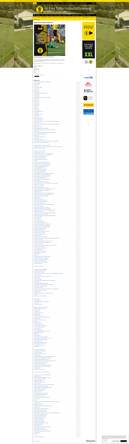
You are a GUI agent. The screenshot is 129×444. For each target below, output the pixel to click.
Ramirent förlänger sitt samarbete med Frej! (40, 336)
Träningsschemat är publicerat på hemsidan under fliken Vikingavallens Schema (46, 124)
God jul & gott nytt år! (37, 218)
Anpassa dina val (104, 440)
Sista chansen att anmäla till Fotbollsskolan (40, 269)
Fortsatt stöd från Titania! (38, 425)
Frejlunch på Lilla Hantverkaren (38, 211)
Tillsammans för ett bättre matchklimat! (40, 177)
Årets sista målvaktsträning (38, 249)
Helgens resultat (36, 91)
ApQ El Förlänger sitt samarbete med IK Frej (40, 342)
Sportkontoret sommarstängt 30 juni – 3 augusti (41, 187)
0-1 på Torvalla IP (36, 311)
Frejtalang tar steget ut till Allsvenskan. (40, 308)
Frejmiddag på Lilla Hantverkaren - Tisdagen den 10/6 (42, 190)
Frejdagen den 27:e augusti (38, 380)
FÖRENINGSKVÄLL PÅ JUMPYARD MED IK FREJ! (40, 166)
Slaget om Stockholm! (37, 180)
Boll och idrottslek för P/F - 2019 (38, 324)
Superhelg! (35, 107)
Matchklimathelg (36, 105)
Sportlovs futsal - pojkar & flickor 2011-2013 (40, 414)
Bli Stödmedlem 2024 (37, 335)
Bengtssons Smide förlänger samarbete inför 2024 (41, 331)
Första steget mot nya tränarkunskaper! (40, 260)
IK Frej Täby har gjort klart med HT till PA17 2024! (41, 362)
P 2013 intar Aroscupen (37, 274)
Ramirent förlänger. (37, 432)
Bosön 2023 (36, 400)
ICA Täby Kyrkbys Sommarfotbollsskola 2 (40, 270)
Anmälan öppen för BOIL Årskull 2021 (39, 148)
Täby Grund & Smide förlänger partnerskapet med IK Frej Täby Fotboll (44, 132)
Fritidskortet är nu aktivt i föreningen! (39, 150)
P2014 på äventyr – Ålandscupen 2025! (40, 170)
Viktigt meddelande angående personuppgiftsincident (42, 208)
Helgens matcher (36, 84)
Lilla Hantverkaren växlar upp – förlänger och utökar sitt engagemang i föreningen (46, 121)
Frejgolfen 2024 (36, 255)
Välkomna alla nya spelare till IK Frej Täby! (40, 228)
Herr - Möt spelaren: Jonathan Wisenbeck (40, 394)
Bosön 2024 (36, 294)
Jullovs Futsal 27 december (38, 352)
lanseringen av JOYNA (37, 328)
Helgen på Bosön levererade (38, 119)
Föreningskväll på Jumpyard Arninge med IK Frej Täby (42, 97)
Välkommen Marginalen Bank (38, 329)
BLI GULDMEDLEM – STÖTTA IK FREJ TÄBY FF (40, 200)
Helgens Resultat (36, 88)
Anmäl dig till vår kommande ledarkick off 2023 (41, 429)
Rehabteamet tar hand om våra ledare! (40, 250)
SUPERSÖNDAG (36, 112)
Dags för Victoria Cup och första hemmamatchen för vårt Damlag (44, 204)
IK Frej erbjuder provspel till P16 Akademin (40, 286)
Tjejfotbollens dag (37, 367)
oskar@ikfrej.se (40, 65)
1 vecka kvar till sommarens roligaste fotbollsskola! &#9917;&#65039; (44, 280)
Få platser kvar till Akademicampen (39, 246)
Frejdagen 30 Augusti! (37, 83)
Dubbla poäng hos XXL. (37, 291)
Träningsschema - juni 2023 (38, 404)
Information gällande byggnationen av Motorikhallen (42, 224)
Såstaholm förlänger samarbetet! (39, 152)
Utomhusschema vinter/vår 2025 (39, 221)
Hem (35, 3)
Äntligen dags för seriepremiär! (38, 118)
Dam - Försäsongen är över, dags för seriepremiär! (41, 397)
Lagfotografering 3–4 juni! (38, 191)
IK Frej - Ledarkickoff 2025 (38, 217)
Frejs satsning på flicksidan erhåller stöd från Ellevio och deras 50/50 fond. (45, 245)
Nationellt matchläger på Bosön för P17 (40, 388)
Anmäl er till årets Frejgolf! (38, 87)
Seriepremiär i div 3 (37, 398)
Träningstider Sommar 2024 (38, 315)
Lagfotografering (36, 281)
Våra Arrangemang (69, 3)
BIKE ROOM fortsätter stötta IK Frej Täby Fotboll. (41, 128)
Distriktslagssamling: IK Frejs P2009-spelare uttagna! (42, 256)
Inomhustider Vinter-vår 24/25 (38, 243)
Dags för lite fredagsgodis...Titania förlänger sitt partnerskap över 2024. (45, 356)
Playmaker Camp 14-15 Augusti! (39, 186)
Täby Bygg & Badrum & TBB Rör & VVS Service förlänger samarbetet (44, 129)
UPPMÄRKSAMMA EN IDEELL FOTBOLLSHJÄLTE (41, 159)
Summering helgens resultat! (38, 111)
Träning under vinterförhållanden (39, 229)
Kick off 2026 (36, 160)
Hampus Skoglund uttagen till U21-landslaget (41, 283)
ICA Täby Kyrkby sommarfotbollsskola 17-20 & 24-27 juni (42, 276)
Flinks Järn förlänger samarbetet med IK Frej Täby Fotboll (42, 155)
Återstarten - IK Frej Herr (37, 383)
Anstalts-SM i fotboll (37, 253)
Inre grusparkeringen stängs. (38, 239)
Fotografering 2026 (37, 95)
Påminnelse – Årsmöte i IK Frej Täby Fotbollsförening (42, 225)
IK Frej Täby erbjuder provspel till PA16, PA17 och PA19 (42, 366)
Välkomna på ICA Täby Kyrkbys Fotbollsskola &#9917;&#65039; (43, 284)
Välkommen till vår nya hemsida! (39, 436)
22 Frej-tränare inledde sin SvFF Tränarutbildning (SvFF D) (42, 374)
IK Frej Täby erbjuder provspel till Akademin (40, 169)
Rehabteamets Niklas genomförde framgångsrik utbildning (43, 387)
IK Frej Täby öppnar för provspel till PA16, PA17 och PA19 (42, 338)
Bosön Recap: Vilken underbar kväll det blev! (41, 262)
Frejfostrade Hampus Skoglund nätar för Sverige (41, 231)
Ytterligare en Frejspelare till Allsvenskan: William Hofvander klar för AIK (45, 215)
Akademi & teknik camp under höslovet (40, 252)
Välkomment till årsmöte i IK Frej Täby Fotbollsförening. (42, 163)
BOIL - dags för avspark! (37, 304)
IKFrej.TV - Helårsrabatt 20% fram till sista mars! (41, 201)
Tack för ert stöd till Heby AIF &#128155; (40, 379)
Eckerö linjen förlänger (37, 322)
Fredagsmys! (36, 321)
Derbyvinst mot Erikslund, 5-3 (38, 198)
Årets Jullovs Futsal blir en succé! (39, 345)
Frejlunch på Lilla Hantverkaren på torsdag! (40, 222)
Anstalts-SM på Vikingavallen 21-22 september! (41, 257)
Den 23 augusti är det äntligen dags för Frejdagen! (41, 181)
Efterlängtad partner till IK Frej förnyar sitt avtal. (41, 422)
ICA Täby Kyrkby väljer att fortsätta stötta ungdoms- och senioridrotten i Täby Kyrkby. (47, 401)
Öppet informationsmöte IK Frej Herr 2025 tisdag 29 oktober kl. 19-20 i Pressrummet (46, 238)
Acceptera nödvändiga (115, 441)
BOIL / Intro (62, 3)
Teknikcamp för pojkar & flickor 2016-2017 (40, 248)
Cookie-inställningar (37, 441)
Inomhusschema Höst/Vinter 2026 (39, 167)
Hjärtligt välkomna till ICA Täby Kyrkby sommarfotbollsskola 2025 (44, 193)
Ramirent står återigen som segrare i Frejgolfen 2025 (42, 176)
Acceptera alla (123, 441)
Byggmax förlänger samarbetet (39, 332)
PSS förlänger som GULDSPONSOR (39, 136)
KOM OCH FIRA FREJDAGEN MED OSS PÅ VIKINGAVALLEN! (42, 81)
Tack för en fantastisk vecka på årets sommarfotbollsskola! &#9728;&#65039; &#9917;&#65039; (48, 273)
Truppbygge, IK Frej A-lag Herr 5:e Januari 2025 (41, 214)
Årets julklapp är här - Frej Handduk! (39, 350)
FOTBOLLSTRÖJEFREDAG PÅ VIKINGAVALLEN (40, 93)
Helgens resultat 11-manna (38, 126)
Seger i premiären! (37, 298)
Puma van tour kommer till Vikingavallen (40, 415)
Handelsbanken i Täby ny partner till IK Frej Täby (41, 142)
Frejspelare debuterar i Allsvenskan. (39, 390)
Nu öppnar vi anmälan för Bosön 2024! (40, 319)
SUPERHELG (36, 86)
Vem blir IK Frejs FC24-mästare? (38, 266)
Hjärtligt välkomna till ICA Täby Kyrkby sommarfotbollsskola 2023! (44, 384)
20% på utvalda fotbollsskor (38, 114)
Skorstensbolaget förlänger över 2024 (40, 349)
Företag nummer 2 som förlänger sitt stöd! (40, 411)
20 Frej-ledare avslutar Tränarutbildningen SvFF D (41, 359)
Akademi (43, 3)
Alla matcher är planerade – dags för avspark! (41, 307)
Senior (38, 3)
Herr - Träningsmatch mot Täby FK (39, 326)
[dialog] (114, 438)
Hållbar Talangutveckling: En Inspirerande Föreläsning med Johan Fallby (45, 360)
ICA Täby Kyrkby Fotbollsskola (38, 287)
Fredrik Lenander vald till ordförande (39, 157)
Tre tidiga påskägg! (37, 314)
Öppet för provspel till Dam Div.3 (43, 22)
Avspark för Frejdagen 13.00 (38, 263)
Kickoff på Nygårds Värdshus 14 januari (40, 343)
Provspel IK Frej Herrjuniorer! (38, 139)
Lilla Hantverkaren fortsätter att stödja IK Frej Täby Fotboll (42, 405)
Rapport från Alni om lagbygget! (39, 418)
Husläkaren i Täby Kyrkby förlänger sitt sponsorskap (42, 145)
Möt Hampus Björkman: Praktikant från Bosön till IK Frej (42, 377)
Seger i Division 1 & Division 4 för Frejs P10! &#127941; (42, 242)
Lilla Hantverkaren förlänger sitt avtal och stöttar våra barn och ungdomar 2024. (46, 288)
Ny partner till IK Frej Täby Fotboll (39, 419)
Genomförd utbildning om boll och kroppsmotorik (41, 301)
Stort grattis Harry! (37, 104)
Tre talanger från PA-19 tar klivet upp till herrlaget (41, 317)
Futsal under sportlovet (37, 318)
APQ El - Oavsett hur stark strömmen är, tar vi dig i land (42, 431)
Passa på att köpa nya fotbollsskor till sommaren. (41, 207)
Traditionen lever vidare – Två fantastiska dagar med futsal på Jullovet (44, 212)
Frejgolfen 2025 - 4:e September (39, 184)
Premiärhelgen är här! (37, 300)
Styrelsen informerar (37, 277)
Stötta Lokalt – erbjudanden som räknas (40, 156)
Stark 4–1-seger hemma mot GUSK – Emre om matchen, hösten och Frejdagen (46, 183)
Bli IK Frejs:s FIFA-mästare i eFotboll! (39, 381)
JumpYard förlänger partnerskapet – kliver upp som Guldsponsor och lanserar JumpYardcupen (48, 146)
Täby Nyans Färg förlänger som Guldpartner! (41, 386)
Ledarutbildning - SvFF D (37, 235)
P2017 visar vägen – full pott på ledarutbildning (41, 195)
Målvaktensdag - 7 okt (37, 376)
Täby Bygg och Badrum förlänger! (39, 421)
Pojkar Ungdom (48, 3)
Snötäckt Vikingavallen (37, 355)
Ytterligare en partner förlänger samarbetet (40, 339)
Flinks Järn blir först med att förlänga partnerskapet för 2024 (43, 357)
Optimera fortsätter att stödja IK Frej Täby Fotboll (41, 408)
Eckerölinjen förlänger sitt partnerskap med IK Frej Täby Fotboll (43, 153)
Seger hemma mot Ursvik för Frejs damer (40, 290)
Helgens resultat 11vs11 (37, 117)
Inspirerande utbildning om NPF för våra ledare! (41, 259)
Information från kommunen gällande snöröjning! (41, 162)
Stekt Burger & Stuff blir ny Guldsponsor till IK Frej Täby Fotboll (43, 293)
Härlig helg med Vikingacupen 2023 (39, 369)
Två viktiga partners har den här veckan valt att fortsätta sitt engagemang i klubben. (47, 412)
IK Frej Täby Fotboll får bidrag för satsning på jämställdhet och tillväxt (44, 188)
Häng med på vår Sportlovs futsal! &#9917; (40, 325)
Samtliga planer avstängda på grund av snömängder (42, 226)
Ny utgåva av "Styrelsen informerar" (39, 232)
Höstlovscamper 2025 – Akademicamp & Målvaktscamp (42, 174)
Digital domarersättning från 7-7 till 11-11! (40, 417)
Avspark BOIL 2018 (37, 407)
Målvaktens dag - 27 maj (37, 391)
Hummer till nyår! (36, 346)
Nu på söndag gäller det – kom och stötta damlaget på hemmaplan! (44, 173)
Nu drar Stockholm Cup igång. (38, 205)
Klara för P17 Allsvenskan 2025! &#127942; (40, 236)
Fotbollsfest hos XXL (37, 197)
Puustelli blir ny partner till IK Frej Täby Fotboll (41, 393)
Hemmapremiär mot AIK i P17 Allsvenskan (40, 295)
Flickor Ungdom (55, 3)
